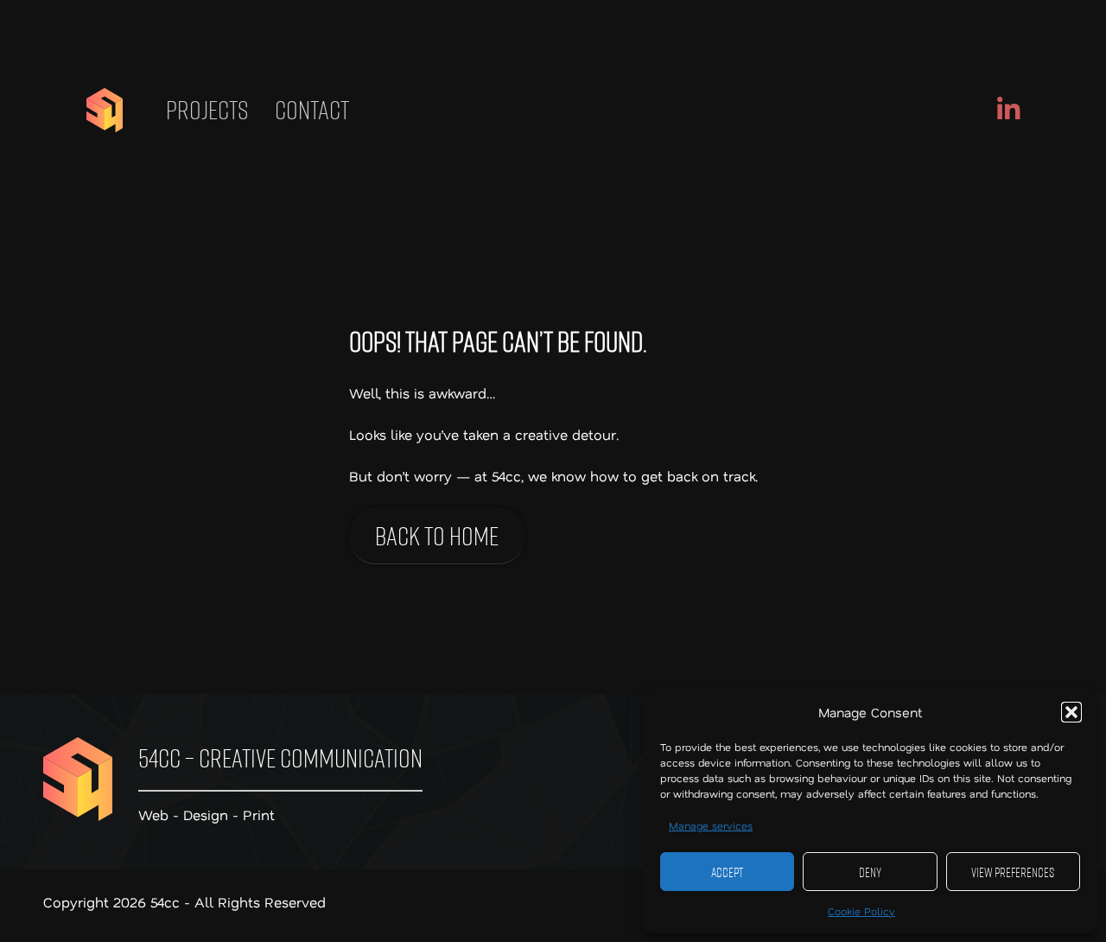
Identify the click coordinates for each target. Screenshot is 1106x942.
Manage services (711, 825)
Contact (312, 110)
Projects (207, 110)
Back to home (437, 535)
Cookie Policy (861, 911)
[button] (1071, 712)
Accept (727, 872)
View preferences (1012, 872)
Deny (870, 872)
